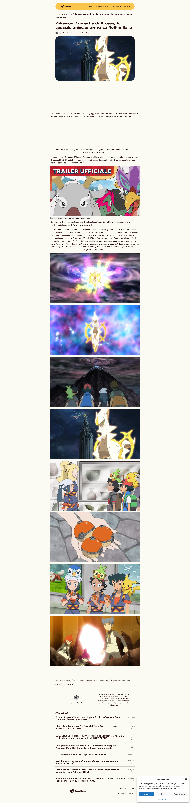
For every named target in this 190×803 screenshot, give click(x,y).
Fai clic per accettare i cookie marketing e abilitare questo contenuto (70, 218)
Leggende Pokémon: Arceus (88, 680)
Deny (163, 794)
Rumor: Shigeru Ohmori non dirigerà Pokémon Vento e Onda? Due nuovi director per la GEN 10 (88, 718)
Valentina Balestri (64, 33)
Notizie (66, 14)
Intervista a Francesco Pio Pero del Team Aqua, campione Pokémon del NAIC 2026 (86, 727)
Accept (146, 794)
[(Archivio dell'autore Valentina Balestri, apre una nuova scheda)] (76, 699)
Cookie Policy (162, 799)
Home (58, 14)
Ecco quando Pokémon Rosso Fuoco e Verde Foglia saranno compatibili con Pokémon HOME (87, 771)
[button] (186, 779)
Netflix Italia (104, 680)
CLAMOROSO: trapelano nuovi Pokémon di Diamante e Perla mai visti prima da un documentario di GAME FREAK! (89, 737)
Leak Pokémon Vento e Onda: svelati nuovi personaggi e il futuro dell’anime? (86, 762)
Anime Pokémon (64, 680)
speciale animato (69, 684)
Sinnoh (59, 684)
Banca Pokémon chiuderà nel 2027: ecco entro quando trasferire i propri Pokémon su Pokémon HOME (90, 779)
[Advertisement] (95, 96)
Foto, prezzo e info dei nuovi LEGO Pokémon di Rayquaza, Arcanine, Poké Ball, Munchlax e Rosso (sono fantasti (86, 746)
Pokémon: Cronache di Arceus (120, 680)
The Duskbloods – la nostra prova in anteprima (80, 754)
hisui (74, 680)
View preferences (179, 794)
